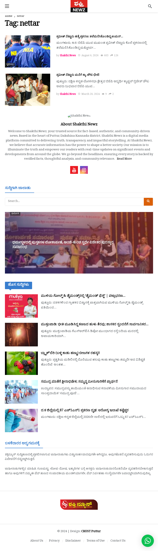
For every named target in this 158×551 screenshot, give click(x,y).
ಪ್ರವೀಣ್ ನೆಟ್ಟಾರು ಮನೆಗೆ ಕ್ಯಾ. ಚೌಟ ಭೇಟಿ (77, 75)
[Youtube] (74, 170)
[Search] (150, 6)
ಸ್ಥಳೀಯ (9, 64)
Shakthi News (68, 56)
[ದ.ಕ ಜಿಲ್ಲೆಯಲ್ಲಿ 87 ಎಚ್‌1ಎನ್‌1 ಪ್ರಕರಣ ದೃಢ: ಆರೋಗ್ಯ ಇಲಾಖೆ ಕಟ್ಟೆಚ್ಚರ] (21, 420)
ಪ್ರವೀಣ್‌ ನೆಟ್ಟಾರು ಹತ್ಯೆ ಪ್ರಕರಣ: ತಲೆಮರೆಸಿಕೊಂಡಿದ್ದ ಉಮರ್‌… (89, 37)
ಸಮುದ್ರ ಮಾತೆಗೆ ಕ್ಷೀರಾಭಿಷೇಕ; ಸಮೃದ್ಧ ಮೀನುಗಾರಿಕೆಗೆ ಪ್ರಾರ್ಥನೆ (79, 382)
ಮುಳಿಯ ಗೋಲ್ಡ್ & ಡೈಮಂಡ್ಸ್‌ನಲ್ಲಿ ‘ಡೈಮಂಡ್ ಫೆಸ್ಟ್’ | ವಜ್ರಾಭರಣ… (83, 296)
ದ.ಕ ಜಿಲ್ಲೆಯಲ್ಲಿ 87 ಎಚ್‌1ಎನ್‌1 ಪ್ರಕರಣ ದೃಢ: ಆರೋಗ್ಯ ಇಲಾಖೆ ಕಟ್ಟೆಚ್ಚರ (85, 411)
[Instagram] (84, 170)
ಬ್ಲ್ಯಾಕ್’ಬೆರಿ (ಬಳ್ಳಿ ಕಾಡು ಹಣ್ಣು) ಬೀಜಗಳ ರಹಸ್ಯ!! (70, 353)
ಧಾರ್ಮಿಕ (15, 214)
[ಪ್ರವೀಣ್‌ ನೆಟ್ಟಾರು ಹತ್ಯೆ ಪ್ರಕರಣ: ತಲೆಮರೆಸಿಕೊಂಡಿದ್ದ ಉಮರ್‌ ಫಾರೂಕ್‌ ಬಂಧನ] (27, 51)
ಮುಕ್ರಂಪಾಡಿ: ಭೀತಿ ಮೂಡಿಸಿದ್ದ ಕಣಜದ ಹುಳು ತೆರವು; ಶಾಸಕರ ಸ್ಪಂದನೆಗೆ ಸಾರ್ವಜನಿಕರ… (95, 325)
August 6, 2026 (90, 56)
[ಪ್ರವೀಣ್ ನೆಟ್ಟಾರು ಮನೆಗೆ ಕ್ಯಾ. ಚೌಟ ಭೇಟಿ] (27, 90)
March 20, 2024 (90, 95)
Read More (124, 159)
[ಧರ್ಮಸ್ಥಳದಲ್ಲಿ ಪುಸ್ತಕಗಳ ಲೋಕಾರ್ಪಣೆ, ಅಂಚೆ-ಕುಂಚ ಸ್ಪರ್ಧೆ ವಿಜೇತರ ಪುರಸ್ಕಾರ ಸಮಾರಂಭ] (79, 243)
